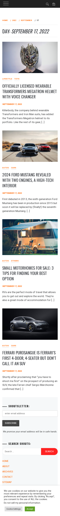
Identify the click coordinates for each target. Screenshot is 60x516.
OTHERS (15, 261)
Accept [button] (30, 509)
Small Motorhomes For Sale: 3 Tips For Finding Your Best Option (28, 273)
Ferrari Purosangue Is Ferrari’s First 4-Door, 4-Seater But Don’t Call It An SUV (29, 358)
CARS (13, 168)
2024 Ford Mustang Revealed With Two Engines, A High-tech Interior (28, 180)
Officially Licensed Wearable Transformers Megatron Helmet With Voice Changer (29, 91)
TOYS (17, 79)
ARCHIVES (7, 471)
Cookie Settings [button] (13, 509)
